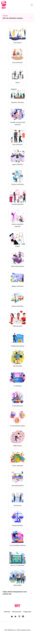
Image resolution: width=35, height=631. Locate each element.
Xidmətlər (7, 612)
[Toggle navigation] (31, 4)
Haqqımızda (27, 612)
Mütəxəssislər (16, 612)
